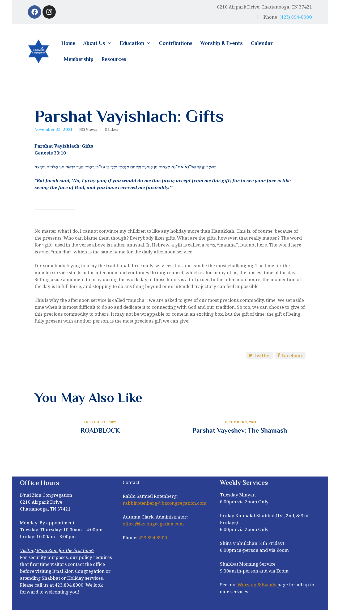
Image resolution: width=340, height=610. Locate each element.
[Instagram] (49, 12)
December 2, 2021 (239, 422)
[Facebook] (34, 12)
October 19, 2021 (100, 422)
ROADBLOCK (100, 430)
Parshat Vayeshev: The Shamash (240, 430)
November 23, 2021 (53, 129)
